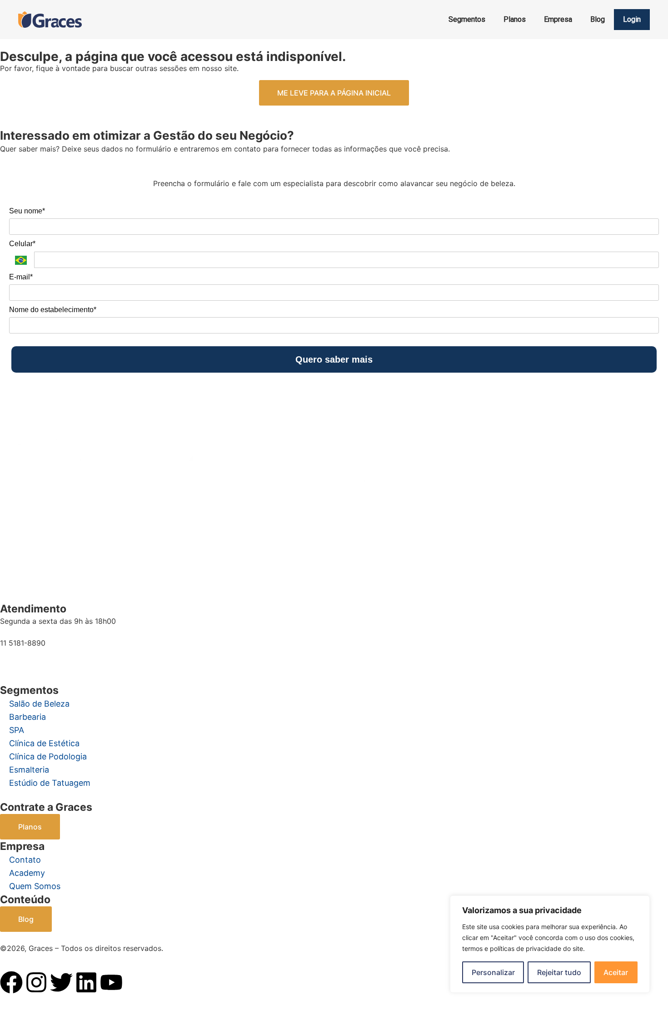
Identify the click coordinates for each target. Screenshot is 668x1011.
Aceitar (615, 972)
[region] (550, 944)
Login (632, 19)
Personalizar (493, 972)
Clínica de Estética (44, 743)
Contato (25, 859)
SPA (16, 730)
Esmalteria (29, 769)
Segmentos (467, 19)
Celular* (22, 244)
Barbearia (27, 717)
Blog (597, 19)
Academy (27, 873)
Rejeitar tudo (559, 972)
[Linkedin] (86, 982)
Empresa (558, 19)
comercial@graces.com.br (45, 660)
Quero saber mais (334, 359)
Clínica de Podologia (48, 756)
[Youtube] (111, 982)
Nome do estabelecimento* (52, 309)
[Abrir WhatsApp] (22, 988)
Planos (514, 19)
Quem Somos (34, 886)
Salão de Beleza (39, 703)
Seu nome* (27, 211)
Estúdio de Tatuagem (49, 783)
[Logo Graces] (50, 19)
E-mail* (21, 277)
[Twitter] (61, 982)
